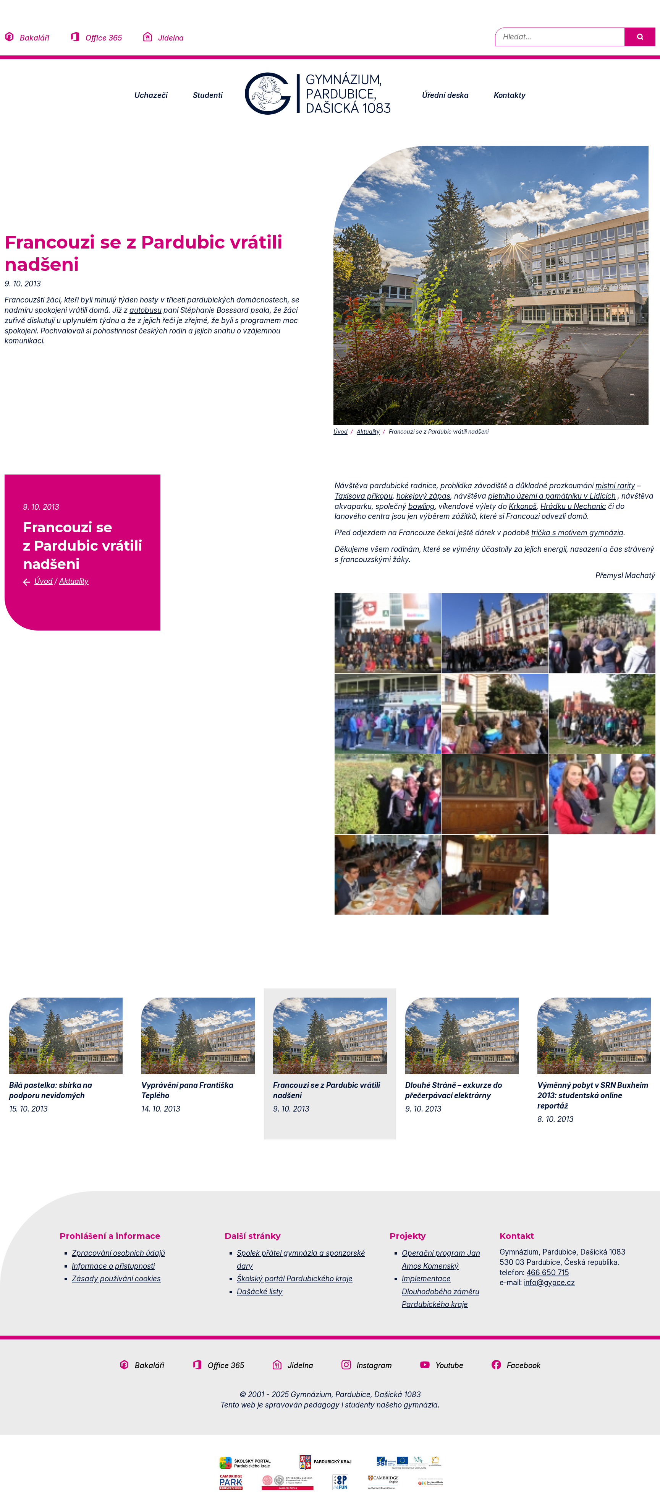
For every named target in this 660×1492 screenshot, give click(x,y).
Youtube (449, 1365)
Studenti (208, 95)
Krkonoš (523, 506)
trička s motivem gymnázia (577, 532)
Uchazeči (151, 95)
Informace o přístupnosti (113, 1266)
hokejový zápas (423, 496)
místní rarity (615, 485)
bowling (421, 506)
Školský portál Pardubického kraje (295, 1278)
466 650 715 (548, 1272)
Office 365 (104, 37)
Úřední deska (445, 95)
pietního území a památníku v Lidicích (552, 496)
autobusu (145, 310)
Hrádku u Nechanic (573, 506)
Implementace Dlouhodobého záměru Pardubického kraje (440, 1291)
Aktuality (368, 431)
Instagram (374, 1365)
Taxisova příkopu (364, 496)
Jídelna (171, 37)
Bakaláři (34, 37)
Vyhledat (639, 37)
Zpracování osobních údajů (118, 1253)
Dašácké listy (260, 1291)
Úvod (340, 431)
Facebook (524, 1365)
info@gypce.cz (549, 1282)
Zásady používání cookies (116, 1278)
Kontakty (510, 95)
